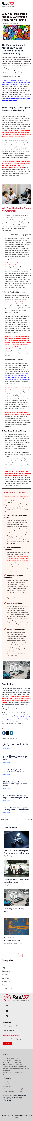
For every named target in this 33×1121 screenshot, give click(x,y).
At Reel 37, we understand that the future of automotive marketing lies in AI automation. (16, 499)
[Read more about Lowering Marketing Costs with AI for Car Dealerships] (16, 868)
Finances (5, 974)
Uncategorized (7, 988)
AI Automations (7, 1089)
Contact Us (6, 1084)
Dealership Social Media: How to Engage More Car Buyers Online (16, 797)
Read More (6, 748)
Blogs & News (7, 1086)
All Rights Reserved (21, 1115)
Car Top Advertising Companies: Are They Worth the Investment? (16, 809)
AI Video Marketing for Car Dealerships (14, 1066)
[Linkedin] (16, 1010)
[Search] (20, 955)
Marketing (9, 856)
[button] (4, 733)
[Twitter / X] (16, 1016)
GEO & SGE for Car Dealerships (12, 1064)
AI (4, 885)
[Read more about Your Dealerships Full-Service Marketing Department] (16, 927)
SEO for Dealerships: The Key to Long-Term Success (15, 745)
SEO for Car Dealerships (10, 1058)
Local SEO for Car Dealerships (12, 1062)
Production (15, 856)
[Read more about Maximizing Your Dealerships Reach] (16, 898)
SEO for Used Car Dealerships (12, 1060)
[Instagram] (16, 1005)
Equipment (6, 971)
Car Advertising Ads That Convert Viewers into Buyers (14, 771)
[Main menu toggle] (29, 4)
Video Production (8, 1091)
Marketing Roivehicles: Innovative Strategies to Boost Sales (15, 784)
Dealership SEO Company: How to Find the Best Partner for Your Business (16, 758)
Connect (7, 1043)
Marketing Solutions (22, 1089)
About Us (6, 1082)
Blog (5, 856)
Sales (20, 914)
